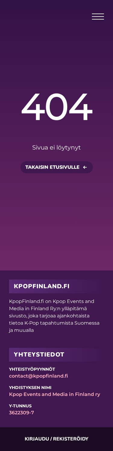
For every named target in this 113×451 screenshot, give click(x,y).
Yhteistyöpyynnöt (32, 369)
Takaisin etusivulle (52, 167)
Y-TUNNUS (20, 406)
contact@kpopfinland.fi (38, 376)
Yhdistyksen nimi (30, 387)
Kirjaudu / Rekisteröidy (56, 439)
